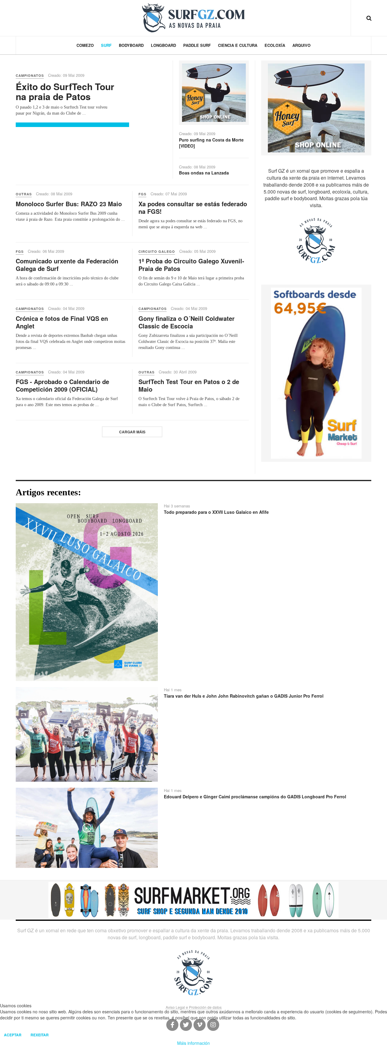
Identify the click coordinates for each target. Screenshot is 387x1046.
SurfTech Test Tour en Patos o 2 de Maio (188, 385)
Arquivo (301, 45)
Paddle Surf (197, 45)
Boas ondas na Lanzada (204, 173)
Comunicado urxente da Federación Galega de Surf (67, 264)
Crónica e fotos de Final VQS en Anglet (62, 322)
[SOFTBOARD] (316, 373)
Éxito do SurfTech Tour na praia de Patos (65, 91)
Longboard (163, 45)
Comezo (85, 45)
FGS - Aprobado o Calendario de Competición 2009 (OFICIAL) (62, 385)
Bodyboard (131, 45)
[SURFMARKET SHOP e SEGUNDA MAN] (193, 899)
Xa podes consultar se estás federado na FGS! (192, 207)
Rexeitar (40, 1035)
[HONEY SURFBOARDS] (214, 92)
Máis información (193, 1043)
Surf (106, 45)
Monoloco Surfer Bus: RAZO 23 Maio (69, 203)
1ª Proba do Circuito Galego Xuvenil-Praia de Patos (191, 264)
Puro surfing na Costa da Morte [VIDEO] (211, 143)
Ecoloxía (275, 45)
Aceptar (12, 1035)
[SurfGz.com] (193, 17)
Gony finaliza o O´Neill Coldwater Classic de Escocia (186, 322)
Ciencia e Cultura (237, 45)
